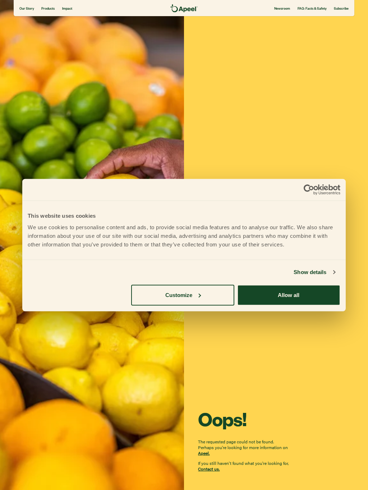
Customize (178, 295)
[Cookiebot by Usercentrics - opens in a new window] (308, 189)
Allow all (288, 295)
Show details (310, 272)
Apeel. (204, 453)
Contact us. (209, 469)
